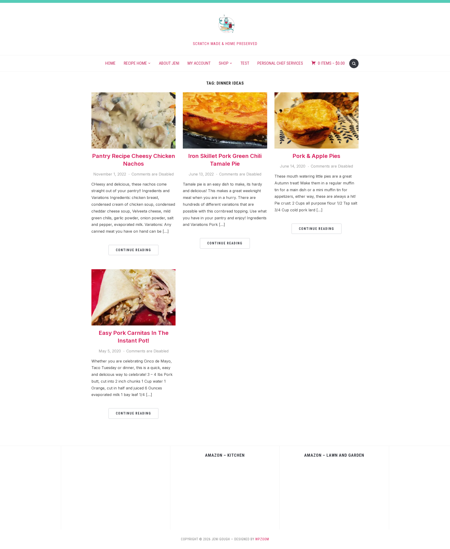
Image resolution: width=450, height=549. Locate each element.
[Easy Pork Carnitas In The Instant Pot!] (133, 272)
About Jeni (169, 63)
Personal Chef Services (280, 63)
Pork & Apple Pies (316, 156)
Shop (224, 63)
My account (199, 63)
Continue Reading (133, 250)
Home (110, 63)
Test (244, 63)
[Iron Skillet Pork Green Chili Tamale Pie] (225, 95)
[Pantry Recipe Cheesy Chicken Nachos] (133, 95)
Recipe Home (135, 63)
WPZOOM (262, 539)
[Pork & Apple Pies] (316, 95)
